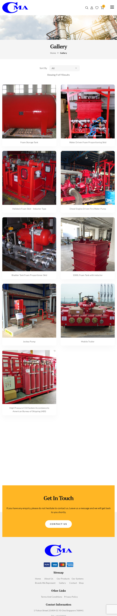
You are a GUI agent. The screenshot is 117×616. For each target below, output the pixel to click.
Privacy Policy (71, 597)
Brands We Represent (45, 583)
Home (38, 578)
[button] (64, 68)
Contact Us (58, 524)
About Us (48, 578)
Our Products (63, 578)
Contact (73, 583)
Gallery (62, 583)
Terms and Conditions (51, 597)
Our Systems (77, 578)
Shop (81, 583)
